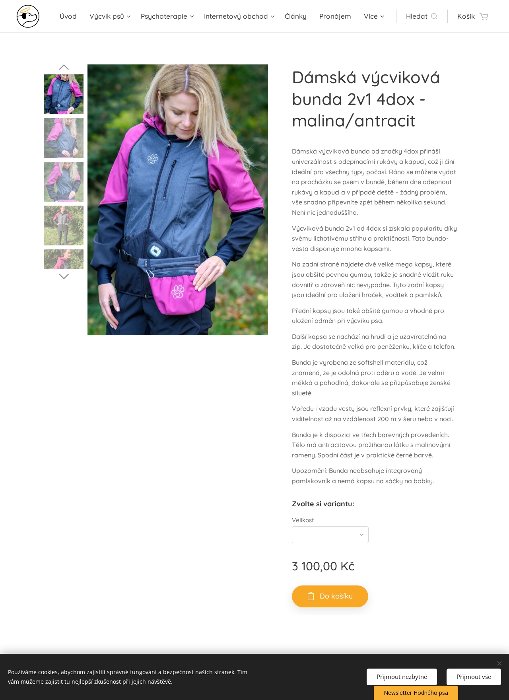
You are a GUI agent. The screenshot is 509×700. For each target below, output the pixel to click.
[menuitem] (70, 16)
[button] (421, 16)
